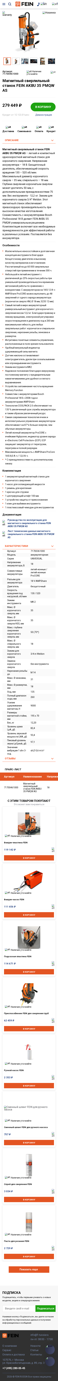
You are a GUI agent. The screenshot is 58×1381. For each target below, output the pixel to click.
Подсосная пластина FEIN (17, 956)
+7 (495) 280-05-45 (13, 1368)
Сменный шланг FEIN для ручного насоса (26, 1127)
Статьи (34, 1350)
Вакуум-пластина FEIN (16, 842)
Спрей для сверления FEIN (18, 1184)
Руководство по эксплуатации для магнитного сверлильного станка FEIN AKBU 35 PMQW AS (29, 523)
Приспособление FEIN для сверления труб (26, 1013)
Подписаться (45, 1308)
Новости (35, 1345)
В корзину (29, 858)
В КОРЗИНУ (43, 107)
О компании (9, 1345)
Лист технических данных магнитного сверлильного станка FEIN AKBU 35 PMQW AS (31, 534)
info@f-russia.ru (39, 1334)
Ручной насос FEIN (14, 1070)
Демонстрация (43, 115)
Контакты (36, 1354)
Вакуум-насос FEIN (14, 899)
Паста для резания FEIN (16, 1241)
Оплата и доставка (13, 1354)
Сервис (6, 1350)
